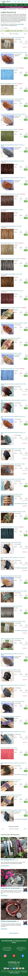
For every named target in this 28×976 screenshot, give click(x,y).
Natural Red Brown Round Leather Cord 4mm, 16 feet (14, 52)
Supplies (21, 4)
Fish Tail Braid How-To (7, 860)
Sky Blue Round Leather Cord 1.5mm (10, 368)
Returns (21, 950)
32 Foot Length (24, 503)
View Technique (5, 865)
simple (2, 25)
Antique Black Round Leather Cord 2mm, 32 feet (12, 701)
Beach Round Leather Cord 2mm (9, 83)
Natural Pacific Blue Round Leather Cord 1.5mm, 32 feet (13, 732)
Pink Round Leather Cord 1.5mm (9, 748)
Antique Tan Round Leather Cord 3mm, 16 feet (12, 99)
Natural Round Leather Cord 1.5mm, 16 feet (11, 494)
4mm (21, 30)
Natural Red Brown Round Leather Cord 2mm (12, 209)
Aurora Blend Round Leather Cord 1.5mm (11, 780)
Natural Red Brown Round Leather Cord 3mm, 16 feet (14, 323)
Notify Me (25, 47)
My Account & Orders (7, 948)
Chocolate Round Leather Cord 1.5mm (10, 194)
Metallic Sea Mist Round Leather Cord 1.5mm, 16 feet (14, 591)
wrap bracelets (20, 24)
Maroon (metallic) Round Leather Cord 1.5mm (12, 290)
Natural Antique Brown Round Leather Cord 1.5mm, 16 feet (13, 384)
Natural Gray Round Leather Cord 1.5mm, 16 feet (13, 479)
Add (26, 58)
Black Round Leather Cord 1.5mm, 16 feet (11, 542)
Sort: (2, 28)
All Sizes (7, 30)
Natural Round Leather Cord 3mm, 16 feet (11, 576)
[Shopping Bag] (25, 1)
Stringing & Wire (12, 9)
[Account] (22, 1)
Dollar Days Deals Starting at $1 (16, 7)
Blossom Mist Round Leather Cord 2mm (10, 338)
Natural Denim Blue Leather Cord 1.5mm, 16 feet (13, 464)
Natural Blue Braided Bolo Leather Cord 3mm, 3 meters (12, 654)
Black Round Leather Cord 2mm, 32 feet (10, 670)
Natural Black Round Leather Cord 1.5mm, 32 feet (13, 448)
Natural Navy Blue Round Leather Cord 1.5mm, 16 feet (13, 558)
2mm (15, 30)
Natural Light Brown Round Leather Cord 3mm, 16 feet (13, 417)
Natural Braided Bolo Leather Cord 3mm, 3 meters (13, 114)
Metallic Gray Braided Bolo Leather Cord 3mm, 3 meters (12, 145)
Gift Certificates (7, 950)
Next (25, 33)
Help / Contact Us (21, 947)
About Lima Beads (7, 947)
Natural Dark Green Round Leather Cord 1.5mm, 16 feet (13, 763)
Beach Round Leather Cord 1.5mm (9, 243)
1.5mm (11, 30)
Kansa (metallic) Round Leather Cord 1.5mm (11, 274)
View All (16, 33)
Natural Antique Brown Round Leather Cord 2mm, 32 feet (14, 400)
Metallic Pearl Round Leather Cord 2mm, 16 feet (12, 37)
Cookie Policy (24, 971)
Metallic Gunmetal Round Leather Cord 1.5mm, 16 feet (13, 685)
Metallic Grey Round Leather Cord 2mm (10, 258)
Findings (16, 4)
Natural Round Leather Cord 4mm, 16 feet (11, 353)
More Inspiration (14, 933)
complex (11, 25)
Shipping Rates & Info (21, 948)
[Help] (18, 1)
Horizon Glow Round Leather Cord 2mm (11, 307)
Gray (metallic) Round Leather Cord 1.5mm (11, 606)
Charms (7, 4)
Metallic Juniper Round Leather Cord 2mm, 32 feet (13, 511)
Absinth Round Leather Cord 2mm (9, 129)
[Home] (1, 9)
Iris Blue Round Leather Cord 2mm (9, 527)
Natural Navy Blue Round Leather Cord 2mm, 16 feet (14, 810)
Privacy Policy (17, 971)
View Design (4, 895)
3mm (18, 30)
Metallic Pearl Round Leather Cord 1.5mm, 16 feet (13, 621)
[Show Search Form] (15, 1)
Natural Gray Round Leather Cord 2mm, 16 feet (12, 638)
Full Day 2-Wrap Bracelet (8, 921)
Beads (2, 4)
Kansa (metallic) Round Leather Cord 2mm (11, 226)
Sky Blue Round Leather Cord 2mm (9, 68)
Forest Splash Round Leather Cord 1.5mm (11, 795)
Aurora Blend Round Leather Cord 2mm (10, 716)
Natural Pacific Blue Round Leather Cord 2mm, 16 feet (13, 433)
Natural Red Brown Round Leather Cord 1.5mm (12, 161)
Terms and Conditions (14, 972)
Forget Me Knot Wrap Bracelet (10, 888)
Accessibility (11, 971)
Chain (11, 4)
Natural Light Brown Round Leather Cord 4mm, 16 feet (13, 178)
